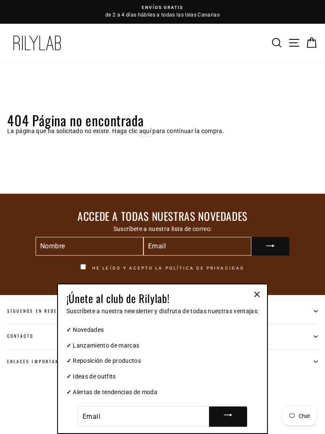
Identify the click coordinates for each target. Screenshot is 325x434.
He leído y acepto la (167, 268)
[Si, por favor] (270, 246)
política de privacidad (205, 268)
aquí (145, 131)
